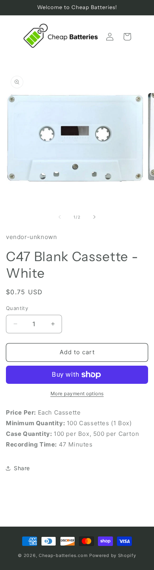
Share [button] (22, 468)
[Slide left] (59, 217)
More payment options (77, 393)
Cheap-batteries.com (63, 555)
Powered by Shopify (112, 555)
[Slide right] (94, 217)
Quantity (17, 308)
